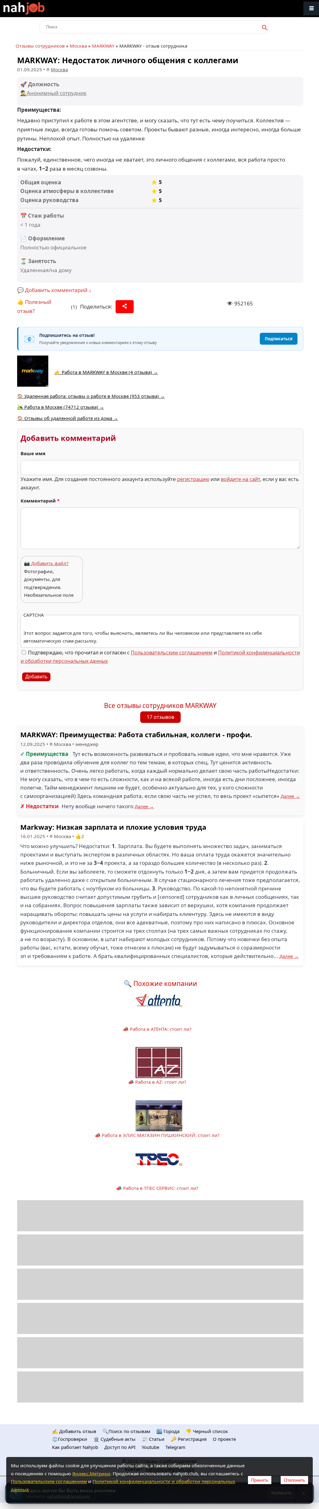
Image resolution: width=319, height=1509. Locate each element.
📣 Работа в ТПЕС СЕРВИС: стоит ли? (157, 1188)
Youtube (150, 1447)
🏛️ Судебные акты (114, 1439)
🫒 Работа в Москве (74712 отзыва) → (60, 407)
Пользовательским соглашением (171, 652)
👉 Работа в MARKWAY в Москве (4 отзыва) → (106, 372)
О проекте (224, 1439)
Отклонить (294, 1480)
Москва (78, 46)
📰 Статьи (153, 1439)
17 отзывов (160, 717)
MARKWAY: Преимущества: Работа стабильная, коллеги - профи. (136, 734)
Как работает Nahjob (75, 1447)
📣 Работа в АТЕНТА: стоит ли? (157, 1029)
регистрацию (193, 479)
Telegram (175, 1447)
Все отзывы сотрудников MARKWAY (160, 705)
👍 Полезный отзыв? (34, 306)
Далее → (290, 796)
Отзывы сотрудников (40, 46)
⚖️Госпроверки (69, 1439)
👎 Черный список (207, 1431)
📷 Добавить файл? (46, 563)
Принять (259, 1480)
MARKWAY (103, 46)
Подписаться (279, 339)
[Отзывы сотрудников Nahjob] (37, 8)
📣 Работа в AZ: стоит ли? (157, 1082)
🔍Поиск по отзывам (126, 1431)
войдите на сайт (240, 479)
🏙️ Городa (167, 1431)
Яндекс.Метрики (91, 1473)
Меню (311, 9)
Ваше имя (33, 453)
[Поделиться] (125, 306)
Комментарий (40, 500)
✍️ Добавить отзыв (74, 1431)
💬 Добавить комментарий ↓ (54, 290)
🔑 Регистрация (189, 1439)
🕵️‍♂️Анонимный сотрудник (53, 93)
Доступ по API (120, 1447)
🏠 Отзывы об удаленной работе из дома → (67, 418)
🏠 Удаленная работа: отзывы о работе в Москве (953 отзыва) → (91, 396)
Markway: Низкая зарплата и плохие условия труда (113, 827)
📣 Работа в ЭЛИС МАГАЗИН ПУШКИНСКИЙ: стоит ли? (157, 1135)
